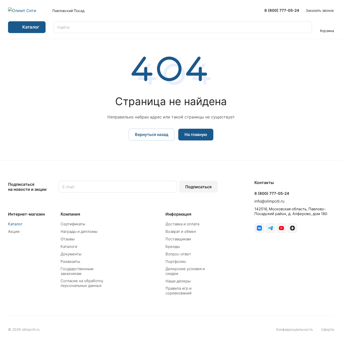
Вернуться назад (151, 134)
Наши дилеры (178, 281)
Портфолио (175, 261)
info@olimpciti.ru (269, 201)
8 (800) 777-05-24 (281, 10)
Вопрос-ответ (178, 254)
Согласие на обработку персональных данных (82, 283)
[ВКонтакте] (259, 228)
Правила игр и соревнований (178, 290)
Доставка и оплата (182, 224)
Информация (178, 214)
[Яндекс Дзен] (292, 228)
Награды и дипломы (79, 231)
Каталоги (69, 246)
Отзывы (68, 239)
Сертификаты (73, 224)
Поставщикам (178, 239)
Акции (14, 231)
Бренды (172, 246)
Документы (71, 254)
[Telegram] (270, 228)
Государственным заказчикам (77, 271)
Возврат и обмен (180, 231)
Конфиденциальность (294, 329)
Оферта (327, 329)
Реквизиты (70, 261)
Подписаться (198, 186)
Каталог (15, 224)
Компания (70, 214)
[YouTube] (281, 228)
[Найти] (305, 27)
